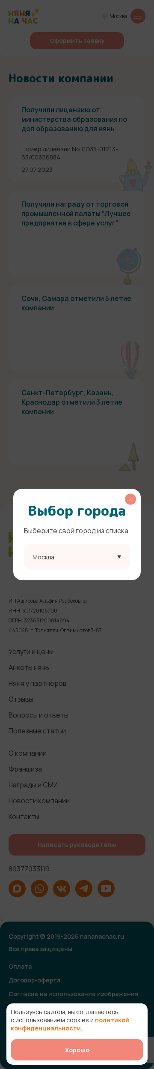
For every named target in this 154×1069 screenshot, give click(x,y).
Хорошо (77, 1050)
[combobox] (77, 557)
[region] (77, 534)
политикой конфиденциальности (70, 1024)
